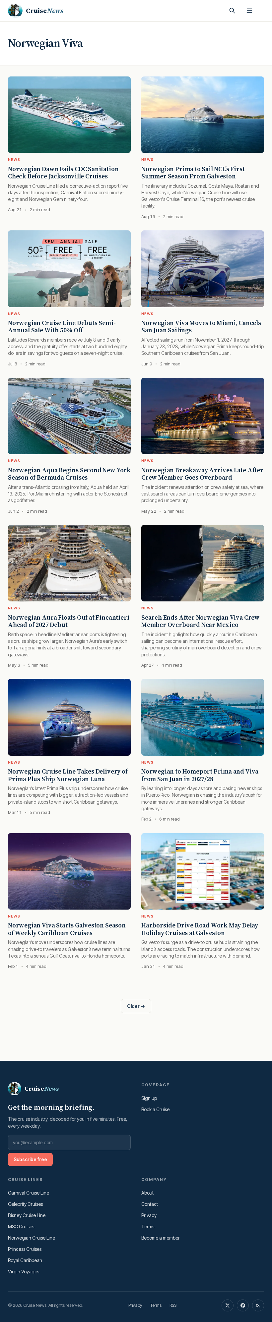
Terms (147, 1226)
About (147, 1193)
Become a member (160, 1238)
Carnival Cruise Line (28, 1193)
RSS (173, 1305)
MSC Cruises (21, 1226)
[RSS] (258, 1305)
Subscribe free (30, 1159)
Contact (149, 1204)
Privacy (149, 1215)
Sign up (149, 1098)
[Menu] (249, 10)
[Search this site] (232, 11)
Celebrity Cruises (25, 1204)
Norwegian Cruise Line (31, 1238)
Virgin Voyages (23, 1271)
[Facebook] (243, 1305)
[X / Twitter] (228, 1305)
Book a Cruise (155, 1109)
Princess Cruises (24, 1249)
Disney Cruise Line (26, 1215)
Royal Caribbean (25, 1260)
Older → (136, 1006)
